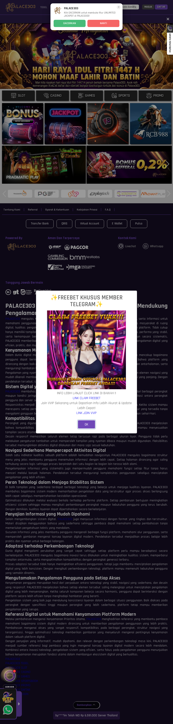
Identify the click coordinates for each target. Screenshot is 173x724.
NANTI (103, 23)
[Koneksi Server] (9, 675)
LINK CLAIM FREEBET (86, 398)
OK (86, 424)
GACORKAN (69, 23)
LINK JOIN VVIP (86, 413)
